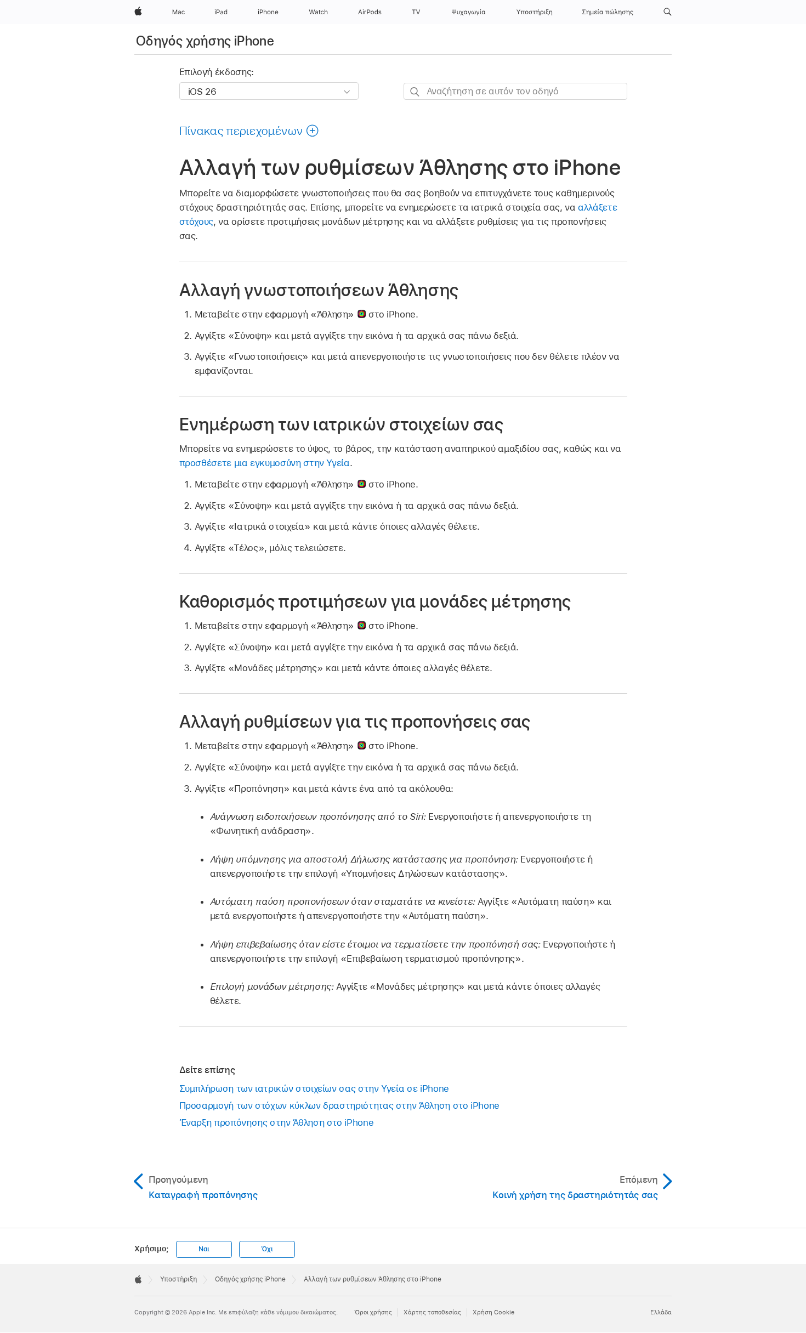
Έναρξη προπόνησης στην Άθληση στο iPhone (276, 1122)
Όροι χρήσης (373, 1312)
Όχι (267, 1249)
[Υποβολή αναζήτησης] (415, 92)
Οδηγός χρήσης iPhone (205, 41)
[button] (667, 12)
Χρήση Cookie (493, 1312)
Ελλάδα (661, 1312)
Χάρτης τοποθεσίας (432, 1312)
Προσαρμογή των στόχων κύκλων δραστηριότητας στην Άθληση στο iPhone (339, 1105)
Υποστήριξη (178, 1279)
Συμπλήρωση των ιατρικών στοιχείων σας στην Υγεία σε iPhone (314, 1088)
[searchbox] (515, 91)
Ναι (203, 1249)
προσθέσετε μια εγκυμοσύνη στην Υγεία (264, 462)
